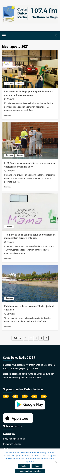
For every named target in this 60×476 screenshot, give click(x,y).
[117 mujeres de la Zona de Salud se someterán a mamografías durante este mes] (30, 212)
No (37, 466)
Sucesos (9, 298)
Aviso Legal (9, 433)
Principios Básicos (12, 443)
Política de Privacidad (14, 438)
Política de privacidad (30, 470)
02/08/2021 (11, 99)
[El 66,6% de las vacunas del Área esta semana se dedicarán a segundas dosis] (30, 140)
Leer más (7, 115)
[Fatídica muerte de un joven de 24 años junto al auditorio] (30, 283)
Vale (24, 466)
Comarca (9, 84)
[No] (56, 462)
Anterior (17, 338)
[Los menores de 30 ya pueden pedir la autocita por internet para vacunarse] (30, 69)
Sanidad (20, 84)
